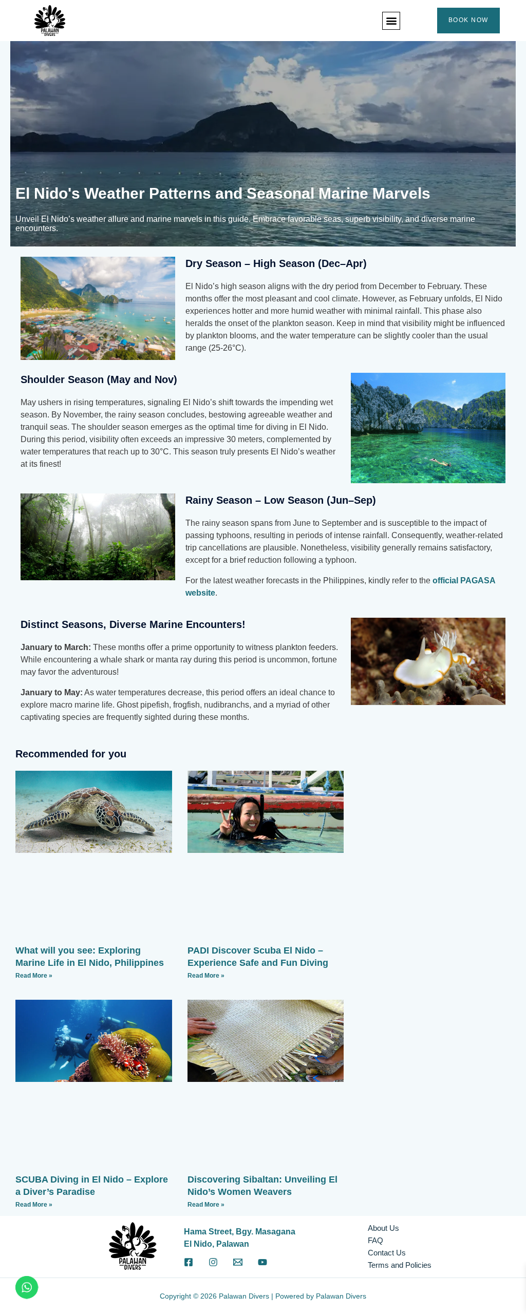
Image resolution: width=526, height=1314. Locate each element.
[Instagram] (213, 1262)
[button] (391, 21)
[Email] (237, 1262)
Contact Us (387, 1252)
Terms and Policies (399, 1265)
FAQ (375, 1240)
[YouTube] (262, 1262)
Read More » (33, 975)
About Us (383, 1228)
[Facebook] (188, 1262)
